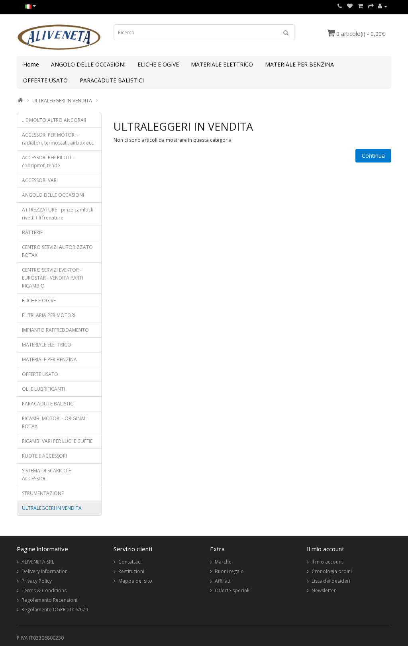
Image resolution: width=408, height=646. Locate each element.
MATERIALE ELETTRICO (222, 64)
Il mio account (327, 561)
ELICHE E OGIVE (158, 64)
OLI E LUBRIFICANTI (43, 389)
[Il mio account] (382, 6)
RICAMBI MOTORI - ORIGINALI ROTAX (55, 422)
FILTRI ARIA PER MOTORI (48, 315)
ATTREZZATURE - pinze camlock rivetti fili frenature (57, 213)
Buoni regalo (229, 571)
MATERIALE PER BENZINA (299, 64)
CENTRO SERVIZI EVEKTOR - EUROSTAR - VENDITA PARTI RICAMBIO (52, 277)
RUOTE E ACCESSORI (44, 455)
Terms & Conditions (44, 590)
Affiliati (222, 580)
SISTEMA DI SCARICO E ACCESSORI (46, 474)
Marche (223, 561)
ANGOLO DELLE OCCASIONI (88, 64)
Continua (373, 155)
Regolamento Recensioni (49, 600)
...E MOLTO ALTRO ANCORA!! (54, 120)
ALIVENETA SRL (38, 561)
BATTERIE (32, 232)
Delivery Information (45, 571)
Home (31, 64)
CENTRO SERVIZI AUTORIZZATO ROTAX (57, 251)
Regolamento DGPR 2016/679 (55, 609)
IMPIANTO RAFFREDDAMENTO (55, 330)
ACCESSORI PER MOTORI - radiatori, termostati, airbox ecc (58, 138)
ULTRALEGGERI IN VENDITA (62, 100)
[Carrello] (360, 6)
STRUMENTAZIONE (43, 493)
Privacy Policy (37, 580)
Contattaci (129, 561)
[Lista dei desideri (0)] (350, 6)
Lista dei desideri (331, 580)
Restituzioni (131, 571)
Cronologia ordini (332, 571)
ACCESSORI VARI (40, 180)
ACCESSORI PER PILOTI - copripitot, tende (48, 161)
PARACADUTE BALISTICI (112, 80)
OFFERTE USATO (45, 80)
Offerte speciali (232, 590)
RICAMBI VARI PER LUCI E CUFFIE (57, 441)
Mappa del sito (135, 580)
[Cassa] (371, 6)
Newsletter (324, 590)
